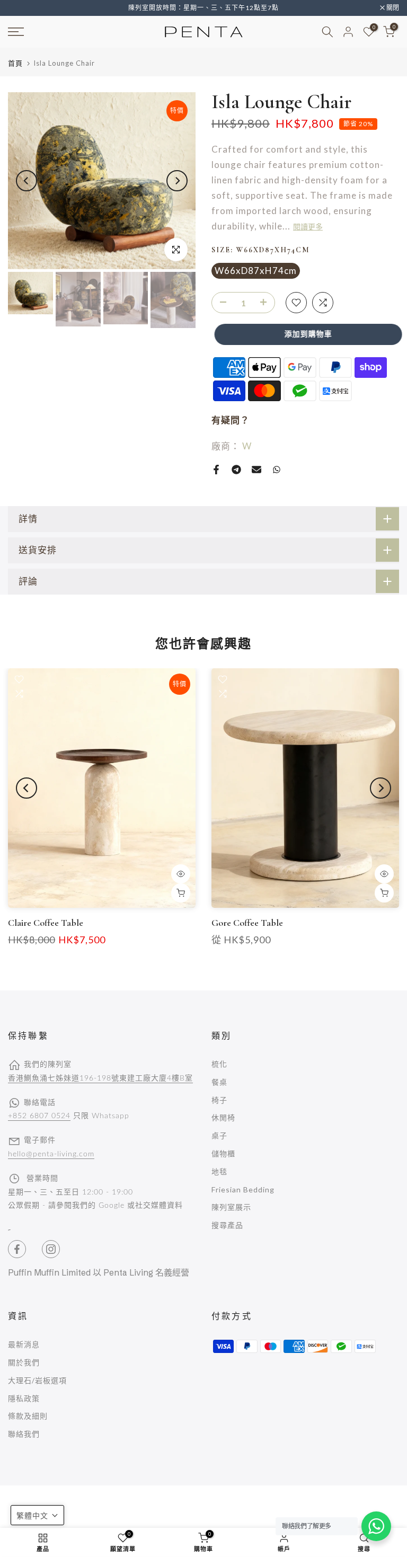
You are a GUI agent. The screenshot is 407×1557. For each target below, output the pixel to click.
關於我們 (24, 1362)
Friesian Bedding (243, 1189)
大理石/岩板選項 (37, 1380)
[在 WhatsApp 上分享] (276, 469)
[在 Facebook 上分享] (216, 469)
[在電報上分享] (236, 469)
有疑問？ (230, 420)
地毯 (219, 1171)
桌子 (219, 1135)
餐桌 (219, 1081)
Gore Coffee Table (247, 922)
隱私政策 (24, 1398)
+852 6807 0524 (39, 1116)
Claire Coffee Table (45, 922)
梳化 (219, 1063)
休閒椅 (223, 1117)
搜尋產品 (227, 1224)
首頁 (15, 63)
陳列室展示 (231, 1206)
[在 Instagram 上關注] (51, 1249)
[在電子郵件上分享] (256, 469)
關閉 (20, 8)
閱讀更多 (308, 227)
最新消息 (24, 1344)
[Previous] (26, 180)
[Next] (177, 180)
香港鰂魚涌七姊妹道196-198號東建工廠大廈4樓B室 (100, 1078)
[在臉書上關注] (17, 1249)
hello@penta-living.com (51, 1154)
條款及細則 (28, 1415)
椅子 (219, 1099)
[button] (37, 1515)
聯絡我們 (24, 1433)
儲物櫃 (223, 1153)
